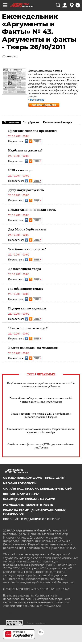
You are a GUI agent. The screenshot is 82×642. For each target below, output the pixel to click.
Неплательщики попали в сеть (32, 209)
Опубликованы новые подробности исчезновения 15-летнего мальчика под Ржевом (41, 384)
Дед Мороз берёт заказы (27, 229)
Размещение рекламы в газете (28, 504)
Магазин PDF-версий (20, 483)
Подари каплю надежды (27, 308)
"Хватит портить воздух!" (28, 328)
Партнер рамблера (36, 623)
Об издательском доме (22, 477)
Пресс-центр (55, 477)
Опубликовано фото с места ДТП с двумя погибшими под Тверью (41, 446)
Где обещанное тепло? (25, 288)
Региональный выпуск (57, 122)
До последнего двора (24, 269)
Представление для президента (32, 131)
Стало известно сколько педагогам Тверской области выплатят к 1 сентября (41, 430)
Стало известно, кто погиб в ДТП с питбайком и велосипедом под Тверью (41, 415)
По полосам (11, 122)
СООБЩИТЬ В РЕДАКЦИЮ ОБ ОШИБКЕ (31, 519)
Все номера (37, 99)
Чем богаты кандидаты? (27, 249)
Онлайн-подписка (43, 105)
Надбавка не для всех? (25, 150)
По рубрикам (31, 122)
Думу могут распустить (26, 190)
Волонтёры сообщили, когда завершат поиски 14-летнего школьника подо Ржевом (41, 400)
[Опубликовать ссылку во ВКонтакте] (26, 141)
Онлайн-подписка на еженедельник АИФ (37, 488)
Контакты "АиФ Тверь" (21, 494)
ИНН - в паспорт (20, 170)
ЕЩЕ (37, 141)
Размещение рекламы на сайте (29, 499)
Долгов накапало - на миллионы (33, 348)
